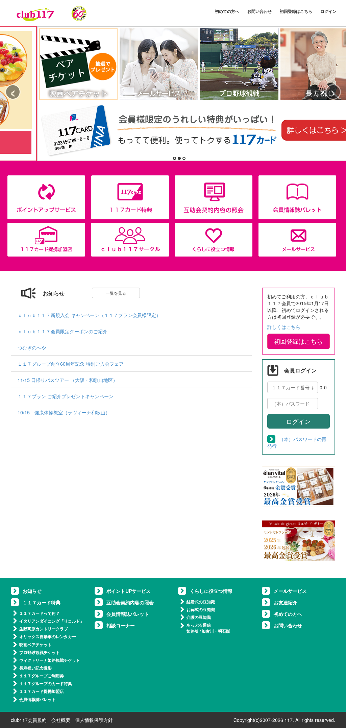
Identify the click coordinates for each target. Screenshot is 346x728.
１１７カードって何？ (39, 613)
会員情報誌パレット (37, 699)
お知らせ (32, 590)
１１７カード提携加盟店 (41, 691)
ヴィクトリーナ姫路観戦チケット (49, 660)
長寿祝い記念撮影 (35, 668)
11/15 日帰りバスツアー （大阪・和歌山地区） (68, 379)
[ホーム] (51, 13)
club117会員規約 (29, 720)
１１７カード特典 (41, 602)
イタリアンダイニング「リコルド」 (51, 621)
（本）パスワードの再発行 (296, 442)
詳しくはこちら (283, 326)
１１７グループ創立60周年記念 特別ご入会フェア (71, 363)
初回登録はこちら (296, 11)
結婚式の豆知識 (201, 602)
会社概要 (60, 720)
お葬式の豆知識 (201, 609)
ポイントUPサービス (128, 590)
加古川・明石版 (216, 631)
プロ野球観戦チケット (39, 652)
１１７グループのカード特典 (45, 683)
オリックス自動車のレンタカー (47, 636)
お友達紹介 (285, 602)
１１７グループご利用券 (41, 676)
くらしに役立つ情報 (211, 590)
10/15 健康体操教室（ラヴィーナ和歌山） (64, 412)
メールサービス (290, 590)
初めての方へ (227, 11)
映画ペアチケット (35, 644)
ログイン (328, 11)
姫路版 (193, 631)
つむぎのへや (32, 347)
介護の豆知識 (199, 617)
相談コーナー (120, 625)
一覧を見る (116, 293)
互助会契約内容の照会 (130, 602)
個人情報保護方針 (94, 720)
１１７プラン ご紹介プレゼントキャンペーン (66, 395)
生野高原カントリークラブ (43, 629)
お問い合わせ (259, 11)
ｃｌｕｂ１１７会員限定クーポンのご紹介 (62, 331)
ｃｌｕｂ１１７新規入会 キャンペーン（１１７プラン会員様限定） (89, 314)
